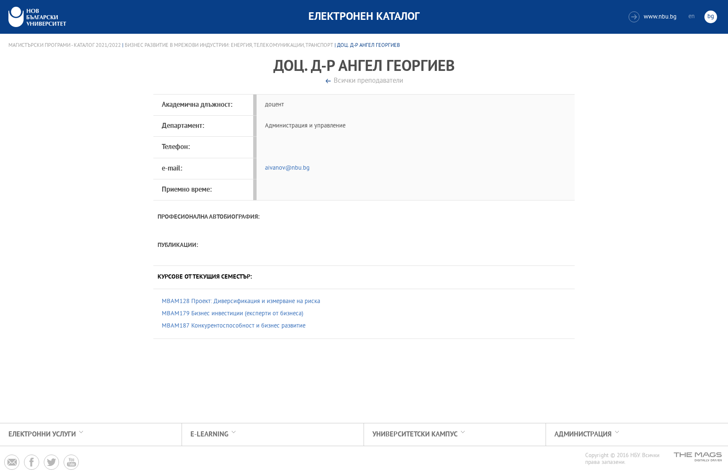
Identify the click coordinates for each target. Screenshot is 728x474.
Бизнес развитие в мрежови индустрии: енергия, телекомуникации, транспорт (229, 45)
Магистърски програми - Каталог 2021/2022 (64, 45)
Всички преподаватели (368, 81)
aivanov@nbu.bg (287, 168)
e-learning (209, 434)
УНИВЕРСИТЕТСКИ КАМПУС (415, 434)
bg (710, 17)
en (691, 17)
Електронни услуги (42, 434)
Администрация (583, 434)
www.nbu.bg (654, 17)
